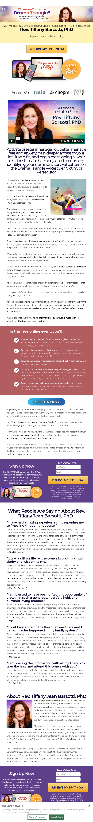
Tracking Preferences (37, 817)
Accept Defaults (56, 817)
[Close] (89, 805)
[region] (46, 812)
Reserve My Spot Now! (68, 480)
